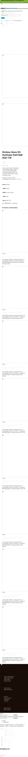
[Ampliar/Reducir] (4, 755)
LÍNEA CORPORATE (9, 676)
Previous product (6, 53)
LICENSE (6, 701)
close (1, 752)
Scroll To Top (3, 753)
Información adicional (10, 163)
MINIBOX (11, 204)
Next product (5, 102)
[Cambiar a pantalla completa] (3, 755)
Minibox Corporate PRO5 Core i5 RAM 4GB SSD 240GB (12, 368)
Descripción (8, 161)
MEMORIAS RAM (8, 689)
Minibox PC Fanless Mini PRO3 (11, 312)
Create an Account (11, 8)
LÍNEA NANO (5, 204)
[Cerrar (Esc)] (0, 755)
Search (15, 715)
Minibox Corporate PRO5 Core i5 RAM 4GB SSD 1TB (12, 425)
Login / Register (7, 746)
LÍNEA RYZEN (7, 681)
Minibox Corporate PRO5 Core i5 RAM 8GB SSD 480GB (12, 654)
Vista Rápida (5, 265)
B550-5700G (7, 708)
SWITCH (6, 696)
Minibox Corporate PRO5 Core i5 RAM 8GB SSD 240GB (12, 596)
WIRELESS (6, 699)
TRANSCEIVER (7, 698)
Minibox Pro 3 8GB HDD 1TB (11, 256)
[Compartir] (2, 755)
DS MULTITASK (21, 203)
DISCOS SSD (7, 688)
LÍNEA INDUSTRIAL (8, 678)
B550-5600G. (7, 709)
